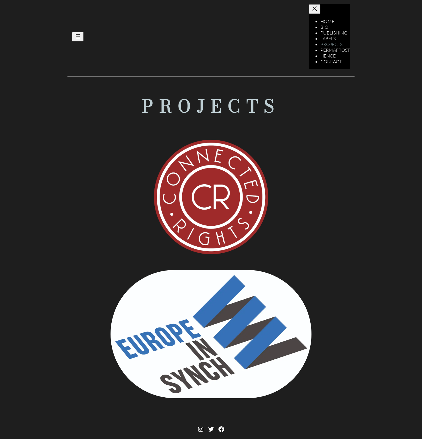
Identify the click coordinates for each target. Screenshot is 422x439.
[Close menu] (314, 9)
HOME (327, 21)
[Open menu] (78, 36)
